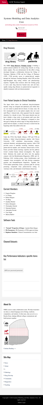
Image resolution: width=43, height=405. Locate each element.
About (6, 366)
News (6, 363)
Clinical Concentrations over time (27, 232)
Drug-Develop (9, 375)
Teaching (7, 385)
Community (8, 379)
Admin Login (21, 402)
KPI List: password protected (13, 270)
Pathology (7, 372)
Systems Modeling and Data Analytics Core (25, 398)
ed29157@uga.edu (22, 29)
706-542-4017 (21, 28)
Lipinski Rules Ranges (31, 228)
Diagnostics (8, 382)
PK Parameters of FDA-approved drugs (27, 230)
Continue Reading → (10, 348)
